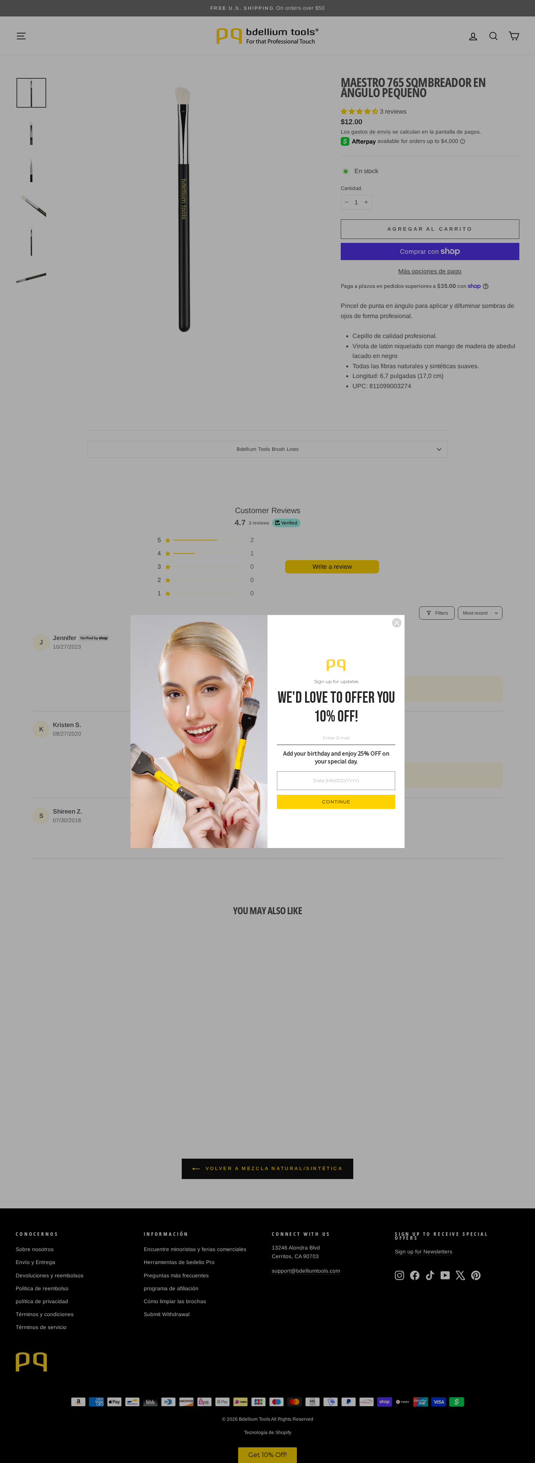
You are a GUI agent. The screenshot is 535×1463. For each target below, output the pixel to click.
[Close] (396, 623)
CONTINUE (336, 802)
